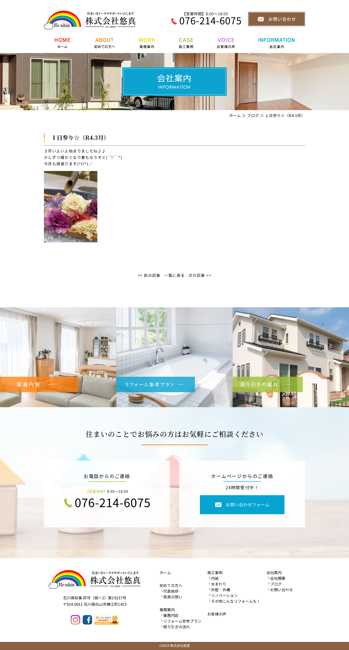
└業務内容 (169, 615)
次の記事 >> (200, 275)
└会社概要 (275, 578)
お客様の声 (216, 614)
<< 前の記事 (149, 275)
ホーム (235, 115)
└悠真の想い (171, 597)
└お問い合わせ (279, 590)
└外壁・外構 (218, 590)
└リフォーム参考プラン (180, 621)
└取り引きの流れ (175, 627)
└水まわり (216, 584)
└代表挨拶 (169, 591)
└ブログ (274, 584)
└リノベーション (222, 595)
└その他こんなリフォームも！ (233, 601)
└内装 (213, 578)
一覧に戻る (174, 275)
